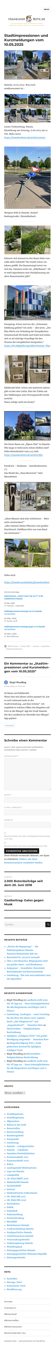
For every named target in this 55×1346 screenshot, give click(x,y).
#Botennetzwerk (13, 1327)
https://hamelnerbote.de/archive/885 (23, 455)
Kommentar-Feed (16, 1286)
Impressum (10, 1308)
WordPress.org (14, 1289)
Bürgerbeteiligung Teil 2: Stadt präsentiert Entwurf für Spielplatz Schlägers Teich (24, 1046)
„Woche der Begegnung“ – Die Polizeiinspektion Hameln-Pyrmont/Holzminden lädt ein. (22, 950)
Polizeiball (12, 1211)
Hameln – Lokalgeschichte (20, 1146)
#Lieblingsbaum (15, 1114)
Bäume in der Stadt (16, 1124)
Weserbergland (14, 1246)
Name (8, 795)
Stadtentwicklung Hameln (20, 1228)
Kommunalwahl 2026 (18, 1160)
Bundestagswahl (15, 1135)
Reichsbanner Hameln (18, 1225)
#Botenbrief (10, 1314)
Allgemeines (13, 1121)
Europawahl (13, 1139)
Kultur (10, 1164)
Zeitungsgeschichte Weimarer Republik (27, 1254)
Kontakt (8, 1301)
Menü (46, 9)
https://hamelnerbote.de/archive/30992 (24, 137)
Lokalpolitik (13, 1175)
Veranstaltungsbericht (18, 1239)
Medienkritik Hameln (18, 1182)
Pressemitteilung (15, 1218)
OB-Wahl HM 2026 (16, 1200)
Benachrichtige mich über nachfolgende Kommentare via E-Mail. (27, 837)
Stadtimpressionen (15, 649)
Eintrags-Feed (14, 1282)
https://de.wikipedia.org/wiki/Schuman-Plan (27, 345)
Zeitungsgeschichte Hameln (21, 1250)
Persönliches (13, 1203)
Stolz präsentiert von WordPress (32, 1341)
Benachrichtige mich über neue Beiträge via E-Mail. (26, 846)
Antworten (9, 725)
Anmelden (12, 1278)
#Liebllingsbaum (15, 1117)
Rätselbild (12, 1221)
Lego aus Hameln (15, 1171)
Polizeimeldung (15, 1214)
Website (8, 820)
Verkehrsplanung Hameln (20, 1243)
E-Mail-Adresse (13, 807)
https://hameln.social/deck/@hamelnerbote (27, 582)
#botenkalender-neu (15, 1333)
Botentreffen (13, 1128)
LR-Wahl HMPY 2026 (18, 1178)
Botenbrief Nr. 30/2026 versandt (23, 957)
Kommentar (11, 756)
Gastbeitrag (13, 1142)
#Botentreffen (11, 1320)
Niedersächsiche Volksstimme (22, 1193)
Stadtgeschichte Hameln (19, 1232)
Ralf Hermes (13, 646)
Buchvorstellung (15, 1132)
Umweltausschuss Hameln (20, 1236)
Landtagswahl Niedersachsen (22, 1168)
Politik (10, 1207)
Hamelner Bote (10, 1341)
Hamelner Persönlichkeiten (21, 1153)
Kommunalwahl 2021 (17, 1157)
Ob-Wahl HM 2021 (16, 1196)
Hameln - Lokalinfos (40, 646)
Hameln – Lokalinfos (17, 1150)
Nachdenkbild (14, 1185)
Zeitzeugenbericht (16, 1257)
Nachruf (11, 1189)
